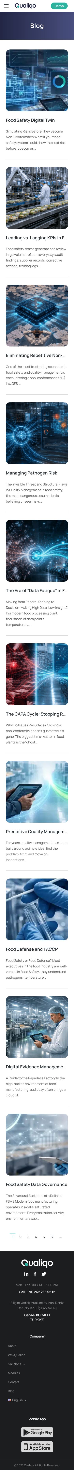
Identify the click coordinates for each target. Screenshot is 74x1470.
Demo (59, 6)
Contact (13, 1382)
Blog (11, 1391)
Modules (14, 1373)
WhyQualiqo (16, 1355)
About (12, 1346)
